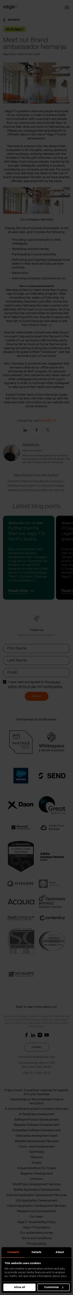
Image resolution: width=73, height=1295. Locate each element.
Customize (51, 1287)
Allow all (19, 1287)
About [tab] (60, 1252)
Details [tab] (36, 1252)
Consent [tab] (13, 1252)
